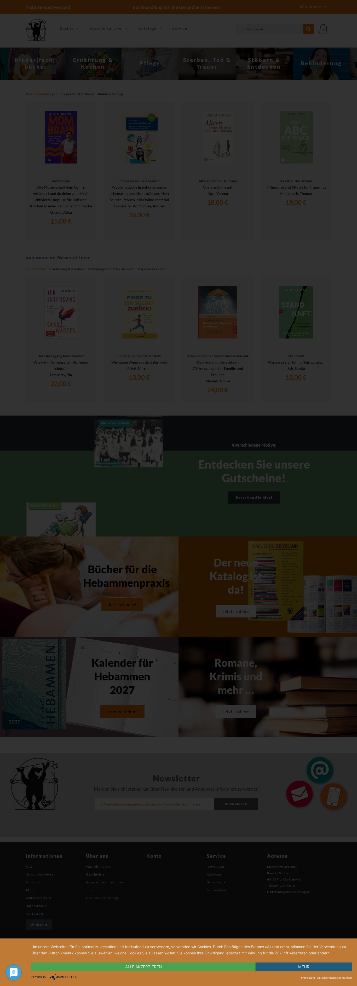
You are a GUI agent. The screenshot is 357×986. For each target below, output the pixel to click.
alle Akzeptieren (143, 966)
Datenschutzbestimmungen (334, 977)
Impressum (308, 977)
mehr (303, 966)
